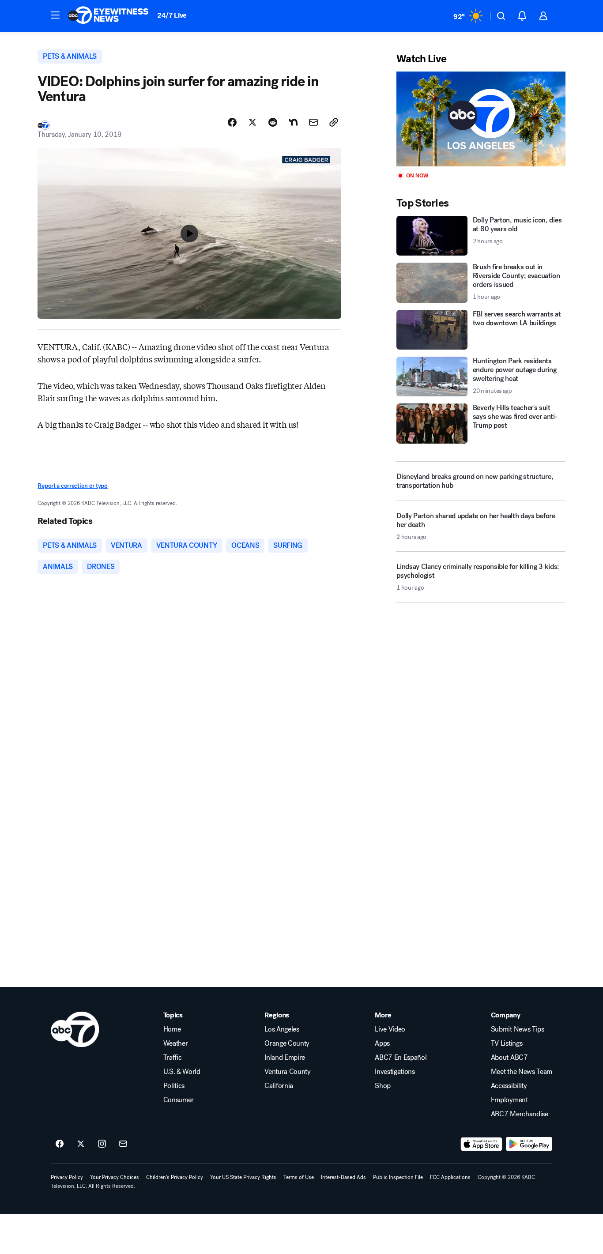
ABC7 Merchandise (519, 1114)
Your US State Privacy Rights (243, 1177)
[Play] (480, 119)
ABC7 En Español (400, 1057)
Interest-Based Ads (343, 1177)
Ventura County (287, 1071)
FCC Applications (450, 1177)
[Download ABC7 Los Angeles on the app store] (481, 1144)
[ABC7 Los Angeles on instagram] (102, 1144)
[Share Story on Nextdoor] (293, 122)
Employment (509, 1099)
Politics (174, 1085)
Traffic (172, 1057)
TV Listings (506, 1043)
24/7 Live (172, 15)
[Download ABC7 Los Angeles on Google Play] (529, 1144)
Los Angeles (281, 1029)
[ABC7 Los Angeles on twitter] (81, 1144)
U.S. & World (181, 1071)
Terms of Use (298, 1177)
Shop (383, 1085)
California (278, 1085)
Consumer (178, 1099)
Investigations (395, 1071)
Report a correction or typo (72, 486)
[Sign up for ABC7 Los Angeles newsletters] (123, 1144)
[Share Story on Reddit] (272, 122)
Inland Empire (284, 1057)
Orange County (286, 1043)
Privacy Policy (67, 1177)
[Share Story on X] (252, 122)
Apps (382, 1043)
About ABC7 (509, 1057)
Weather (175, 1043)
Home (172, 1029)
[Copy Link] (333, 122)
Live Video (390, 1029)
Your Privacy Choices (114, 1177)
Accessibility (509, 1085)
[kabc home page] (75, 1029)
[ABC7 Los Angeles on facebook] (59, 1144)
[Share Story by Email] (313, 122)
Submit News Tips (517, 1029)
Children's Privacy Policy (174, 1177)
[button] (55, 15)
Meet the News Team (521, 1071)
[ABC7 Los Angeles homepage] (108, 16)
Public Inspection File (398, 1177)
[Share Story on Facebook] (232, 122)
